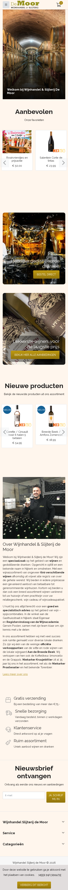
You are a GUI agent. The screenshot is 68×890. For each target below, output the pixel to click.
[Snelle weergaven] (27, 136)
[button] (58, 5)
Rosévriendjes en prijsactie (17, 159)
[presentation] (4, 162)
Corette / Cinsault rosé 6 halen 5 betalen (17, 435)
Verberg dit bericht (34, 884)
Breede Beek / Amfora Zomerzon (51, 433)
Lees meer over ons (15, 674)
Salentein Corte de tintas (51, 159)
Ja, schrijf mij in (56, 797)
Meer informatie (50, 875)
